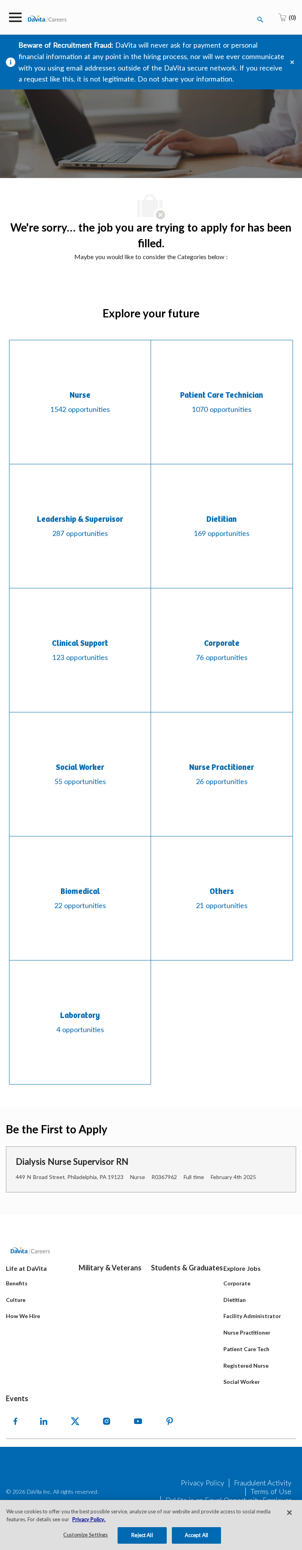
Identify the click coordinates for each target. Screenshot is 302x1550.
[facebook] (15, 1421)
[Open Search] (260, 19)
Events (17, 1398)
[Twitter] (75, 1421)
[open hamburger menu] (15, 17)
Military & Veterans (110, 1268)
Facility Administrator (252, 1316)
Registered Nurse (246, 1365)
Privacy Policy (202, 1482)
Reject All (142, 1535)
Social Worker (241, 1381)
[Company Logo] (47, 18)
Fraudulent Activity (262, 1482)
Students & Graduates (187, 1268)
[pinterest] (169, 1421)
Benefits (17, 1283)
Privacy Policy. (88, 1519)
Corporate (236, 1283)
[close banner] (292, 62)
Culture (16, 1299)
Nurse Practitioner (246, 1332)
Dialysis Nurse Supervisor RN (72, 1161)
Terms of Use (270, 1491)
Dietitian (234, 1299)
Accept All (196, 1535)
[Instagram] (106, 1421)
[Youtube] (138, 1421)
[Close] (289, 1512)
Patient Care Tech (246, 1349)
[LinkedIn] (43, 1421)
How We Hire (23, 1316)
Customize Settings (85, 1535)
